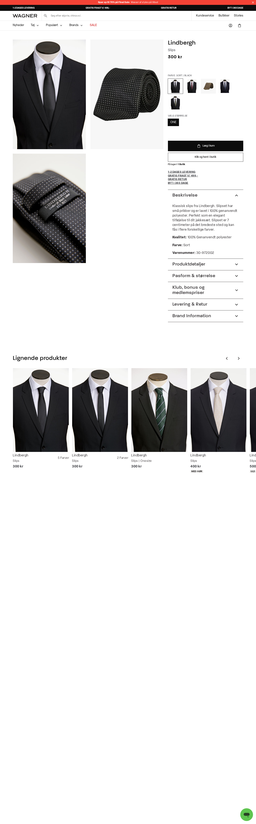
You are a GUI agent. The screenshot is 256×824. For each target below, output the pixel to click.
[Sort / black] (175, 86)
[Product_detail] (49, 208)
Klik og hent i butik (205, 157)
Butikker (224, 15)
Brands (74, 25)
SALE (93, 25)
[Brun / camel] (208, 86)
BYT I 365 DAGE (235, 8)
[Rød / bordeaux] (191, 86)
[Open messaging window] (246, 814)
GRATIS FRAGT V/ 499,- (98, 8)
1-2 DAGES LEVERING (24, 8)
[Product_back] (126, 94)
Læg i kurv (209, 145)
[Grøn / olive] (175, 102)
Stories (238, 15)
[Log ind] (230, 25)
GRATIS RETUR (169, 8)
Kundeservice (205, 15)
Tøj (33, 25)
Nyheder (18, 25)
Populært (52, 25)
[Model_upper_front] (49, 94)
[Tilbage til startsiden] (25, 15)
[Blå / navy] (224, 86)
